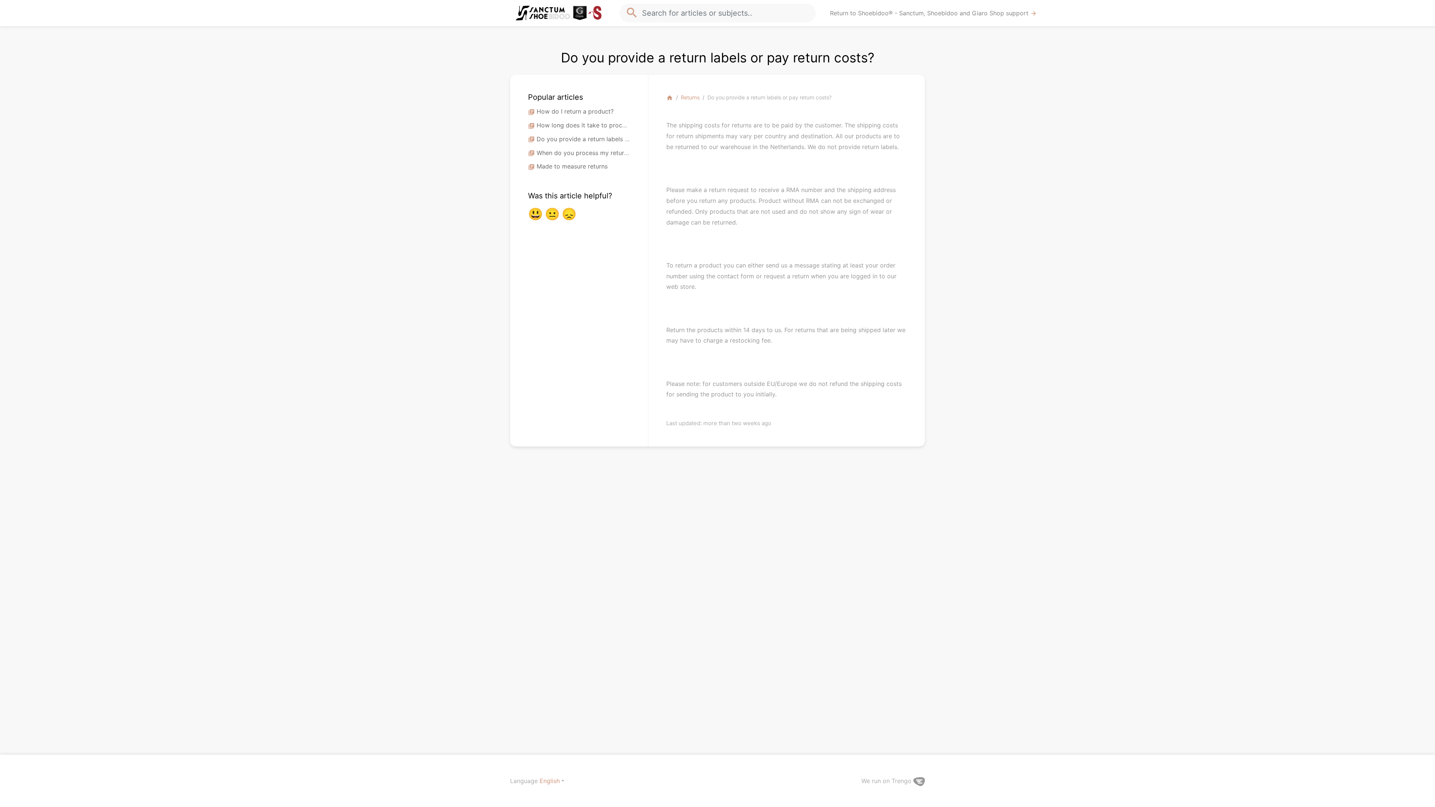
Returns (690, 97)
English (550, 781)
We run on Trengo (887, 781)
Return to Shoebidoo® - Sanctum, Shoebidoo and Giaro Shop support (933, 13)
